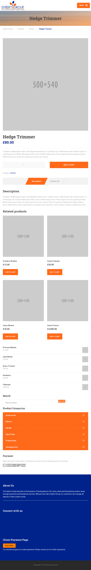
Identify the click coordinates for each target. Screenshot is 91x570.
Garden (9, 428)
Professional (11, 441)
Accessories (11, 415)
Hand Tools (10, 434)
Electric (13, 173)
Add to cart (69, 165)
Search (61, 401)
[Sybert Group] (13, 5)
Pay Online (9, 546)
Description (36, 181)
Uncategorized (12, 447)
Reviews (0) (54, 181)
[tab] (36, 181)
